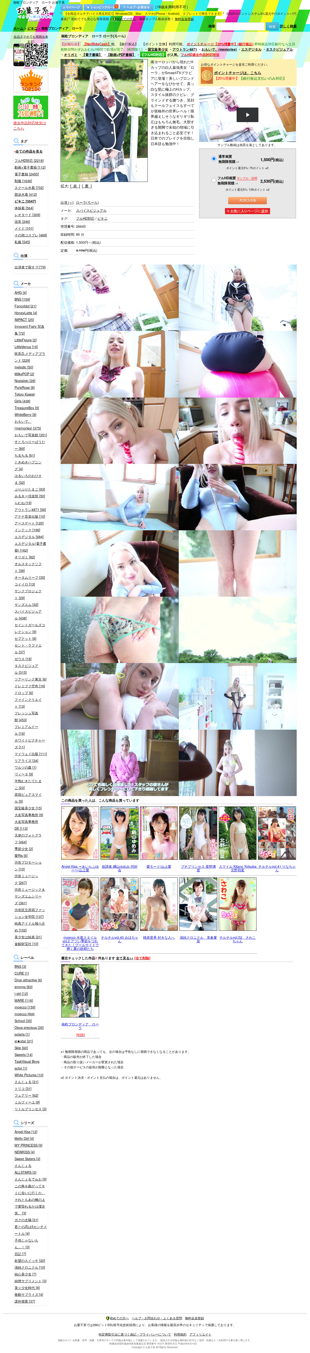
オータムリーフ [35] (30, 577)
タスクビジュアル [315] (26, 669)
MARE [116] (24, 1000)
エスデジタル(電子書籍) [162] (30, 547)
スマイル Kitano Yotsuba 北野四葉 (239, 868)
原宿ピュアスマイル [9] (28, 798)
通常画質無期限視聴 (228, 159)
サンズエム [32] (26, 604)
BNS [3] (20, 966)
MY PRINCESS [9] (28, 1145)
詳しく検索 (288, 25)
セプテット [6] (25, 638)
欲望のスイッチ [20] (30, 1260)
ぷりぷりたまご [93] (30, 489)
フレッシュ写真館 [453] (26, 716)
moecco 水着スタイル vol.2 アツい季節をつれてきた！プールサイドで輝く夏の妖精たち (80, 943)
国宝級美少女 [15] (28, 808)
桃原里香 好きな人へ (159, 937)
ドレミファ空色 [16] (30, 685)
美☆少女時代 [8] (27, 1287)
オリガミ (71, 54)
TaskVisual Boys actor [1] (27, 1065)
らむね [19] (23, 502)
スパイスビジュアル (91, 210)
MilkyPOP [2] (24, 373)
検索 (212, 25)
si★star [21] (24, 1041)
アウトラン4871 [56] (30, 509)
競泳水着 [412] (26, 194)
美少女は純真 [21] (28, 936)
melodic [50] (24, 367)
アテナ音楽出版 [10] (30, 516)
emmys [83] (23, 986)
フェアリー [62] (26, 1095)
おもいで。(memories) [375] (28, 424)
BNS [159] (22, 299)
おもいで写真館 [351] (31, 434)
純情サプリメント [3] (30, 1280)
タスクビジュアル (279, 49)
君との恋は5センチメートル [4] (31, 1230)
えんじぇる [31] (26, 1081)
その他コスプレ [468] (31, 235)
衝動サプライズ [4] (29, 1294)
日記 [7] (20, 1253)
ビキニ (32, 28)
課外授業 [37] (25, 1301)
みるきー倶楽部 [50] (30, 495)
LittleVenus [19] (26, 346)
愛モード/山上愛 (159, 866)
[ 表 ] (75, 186)
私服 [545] (22, 241)
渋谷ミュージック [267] (26, 879)
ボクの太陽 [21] (26, 1219)
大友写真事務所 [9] (29, 814)
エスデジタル (251, 49)
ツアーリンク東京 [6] (30, 679)
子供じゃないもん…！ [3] (26, 1243)
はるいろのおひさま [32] (28, 479)
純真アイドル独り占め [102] (30, 926)
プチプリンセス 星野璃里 (198, 868)
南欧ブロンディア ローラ (80, 1026)
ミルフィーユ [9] (27, 1102)
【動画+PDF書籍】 (121, 54)
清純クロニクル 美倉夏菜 (198, 939)
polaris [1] (22, 1034)
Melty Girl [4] (24, 1138)
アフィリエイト (200, 1334)
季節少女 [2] (24, 848)
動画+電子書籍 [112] (30, 167)
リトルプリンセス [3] (30, 1108)
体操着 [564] (24, 207)
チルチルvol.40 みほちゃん (119, 939)
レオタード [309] (27, 214)
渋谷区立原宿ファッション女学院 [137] (30, 913)
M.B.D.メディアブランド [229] (30, 357)
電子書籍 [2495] (27, 174)
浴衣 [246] (22, 221)
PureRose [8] (25, 387)
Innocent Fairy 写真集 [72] (29, 330)
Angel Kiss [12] (26, 1131)
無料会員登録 (184, 18)
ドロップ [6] (24, 692)
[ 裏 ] (87, 186)
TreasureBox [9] (27, 407)
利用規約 (180, 1334)
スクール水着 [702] (29, 187)
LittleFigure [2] (26, 339)
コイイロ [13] (25, 584)
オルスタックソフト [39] (28, 567)
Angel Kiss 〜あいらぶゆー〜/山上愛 (80, 868)
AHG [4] (21, 292)
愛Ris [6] (21, 855)
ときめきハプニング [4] (28, 465)
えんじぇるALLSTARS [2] (25, 1169)
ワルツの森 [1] (25, 767)
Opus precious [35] (29, 1027)
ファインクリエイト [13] (28, 703)
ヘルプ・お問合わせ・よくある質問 (157, 1318)
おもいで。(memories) (219, 49)
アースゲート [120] (29, 523)
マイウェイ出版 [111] (31, 753)
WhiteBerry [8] (25, 414)
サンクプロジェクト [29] (28, 594)
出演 (67, 202)
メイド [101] (24, 228)
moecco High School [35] (25, 1017)
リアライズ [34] (26, 760)
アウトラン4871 (184, 49)
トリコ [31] (23, 1088)
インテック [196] (27, 529)
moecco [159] (25, 1007)
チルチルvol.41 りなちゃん (277, 868)
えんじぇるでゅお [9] (30, 1179)
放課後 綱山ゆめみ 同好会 (120, 868)
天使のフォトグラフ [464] (28, 838)
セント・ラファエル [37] (28, 648)
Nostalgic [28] (25, 380)
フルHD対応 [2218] (29, 160)
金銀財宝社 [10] (26, 943)
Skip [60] (21, 1047)
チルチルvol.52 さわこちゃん (237, 939)
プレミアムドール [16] (26, 730)
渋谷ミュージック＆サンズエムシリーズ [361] (30, 896)
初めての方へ (126, 18)
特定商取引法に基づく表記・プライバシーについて (135, 1334)
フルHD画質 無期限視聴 (237, 180)
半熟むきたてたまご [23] (28, 784)
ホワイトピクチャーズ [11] (30, 743)
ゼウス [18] (23, 658)
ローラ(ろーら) (87, 202)
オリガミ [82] (25, 557)
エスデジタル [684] (29, 536)
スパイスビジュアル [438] (28, 614)
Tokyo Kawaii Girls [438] (25, 397)
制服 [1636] (23, 180)
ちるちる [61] (25, 455)
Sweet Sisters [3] (27, 1158)
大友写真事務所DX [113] (26, 825)
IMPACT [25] (24, 319)
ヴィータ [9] (24, 774)
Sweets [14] (23, 1054)
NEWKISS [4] (25, 1152)
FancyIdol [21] (25, 306)
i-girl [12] (21, 993)
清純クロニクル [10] (30, 1267)
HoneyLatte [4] (26, 312)
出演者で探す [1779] (30, 267)
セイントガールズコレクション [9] (30, 628)
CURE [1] (22, 973)
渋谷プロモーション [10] (28, 865)
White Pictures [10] (29, 1074)
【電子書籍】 (92, 54)
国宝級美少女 (158, 49)
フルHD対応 (85, 218)
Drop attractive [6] (28, 980)
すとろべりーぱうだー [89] (30, 445)
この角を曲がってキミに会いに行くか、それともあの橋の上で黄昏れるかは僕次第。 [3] (30, 1199)
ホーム (18, 28)
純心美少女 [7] (25, 1274)
